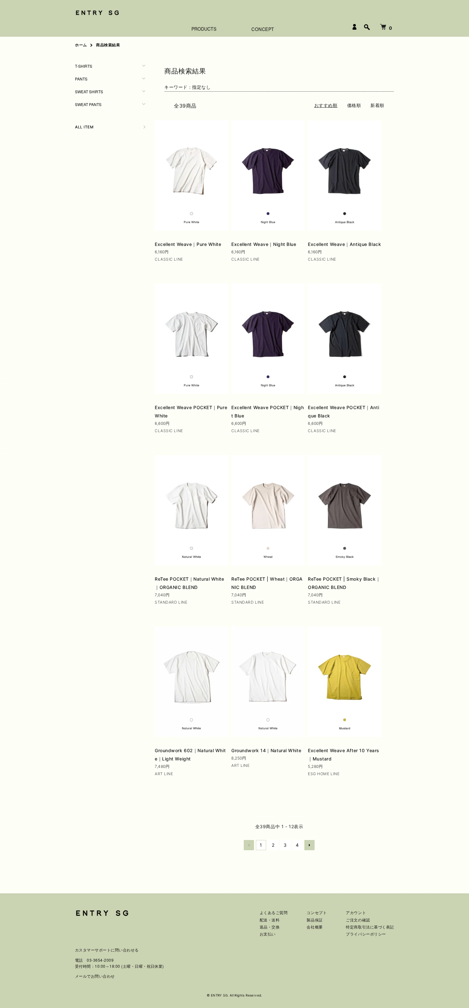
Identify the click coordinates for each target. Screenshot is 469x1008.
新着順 (377, 105)
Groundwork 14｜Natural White (266, 750)
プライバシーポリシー (366, 934)
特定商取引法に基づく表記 (370, 927)
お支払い (268, 934)
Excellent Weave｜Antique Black (344, 244)
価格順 (354, 105)
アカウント (356, 912)
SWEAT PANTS (88, 104)
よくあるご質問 (274, 912)
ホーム (81, 44)
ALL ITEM (84, 127)
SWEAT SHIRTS (89, 91)
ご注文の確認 (358, 920)
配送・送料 (270, 920)
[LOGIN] (354, 27)
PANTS (81, 78)
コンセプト (317, 912)
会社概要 (315, 927)
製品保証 (315, 920)
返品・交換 (270, 927)
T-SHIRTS (83, 66)
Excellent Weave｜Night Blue (263, 244)
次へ (309, 845)
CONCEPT (262, 29)
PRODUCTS (203, 29)
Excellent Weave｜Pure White (188, 244)
